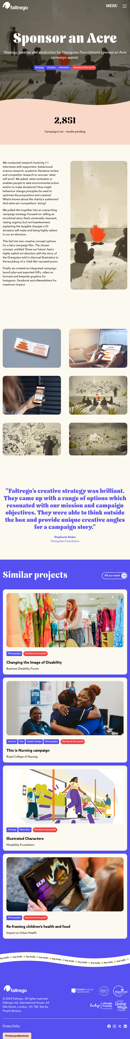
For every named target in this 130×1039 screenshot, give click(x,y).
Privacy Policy (11, 1026)
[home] (15, 6)
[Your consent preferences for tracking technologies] (17, 1036)
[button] (116, 6)
